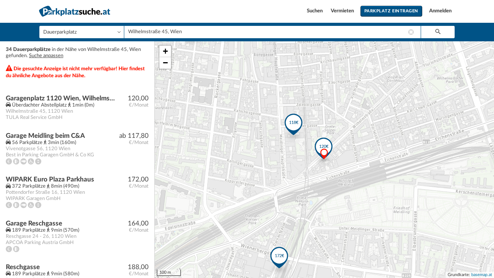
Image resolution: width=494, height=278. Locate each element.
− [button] (165, 63)
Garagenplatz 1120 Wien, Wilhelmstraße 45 (60, 98)
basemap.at (481, 275)
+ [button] (165, 51)
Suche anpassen (46, 55)
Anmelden (440, 11)
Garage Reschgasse (34, 223)
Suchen (315, 11)
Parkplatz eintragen (391, 11)
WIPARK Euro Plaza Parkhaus (50, 179)
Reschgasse (23, 267)
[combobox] (272, 32)
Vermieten (343, 11)
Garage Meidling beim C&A (45, 135)
